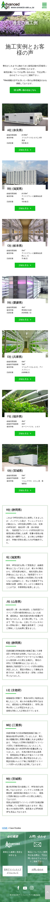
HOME (5, 828)
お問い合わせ (37, 869)
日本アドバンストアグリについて (12, 871)
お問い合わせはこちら (26, 90)
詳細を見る (24, 150)
